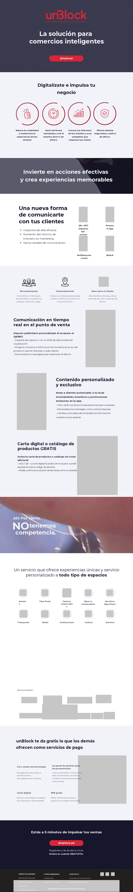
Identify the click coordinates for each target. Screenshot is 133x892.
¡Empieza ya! (66, 843)
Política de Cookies (26, 882)
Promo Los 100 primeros (28, 890)
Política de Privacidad (27, 878)
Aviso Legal (23, 886)
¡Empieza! (66, 58)
